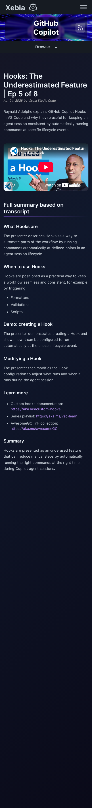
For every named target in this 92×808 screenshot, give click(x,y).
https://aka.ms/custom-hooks (36, 409)
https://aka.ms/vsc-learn (56, 416)
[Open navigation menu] (83, 7)
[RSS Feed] (80, 28)
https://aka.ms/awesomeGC (34, 428)
